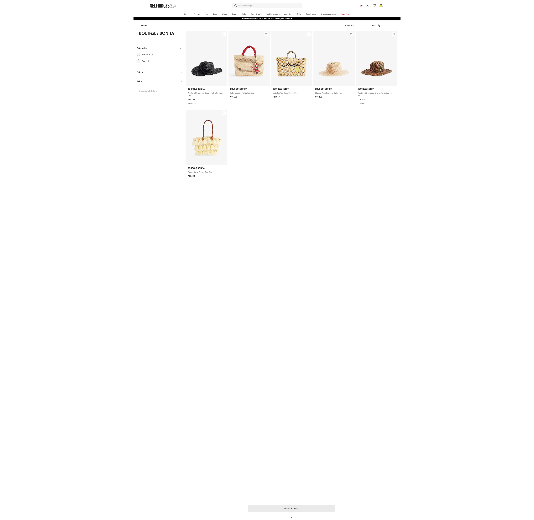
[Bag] (381, 5)
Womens (147, 54)
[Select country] (361, 5)
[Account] (367, 5)
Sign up (288, 18)
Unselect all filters (148, 91)
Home (144, 25)
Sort (374, 25)
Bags (145, 61)
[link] (207, 94)
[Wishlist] (374, 5)
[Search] (235, 5)
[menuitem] (186, 14)
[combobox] (269, 5)
